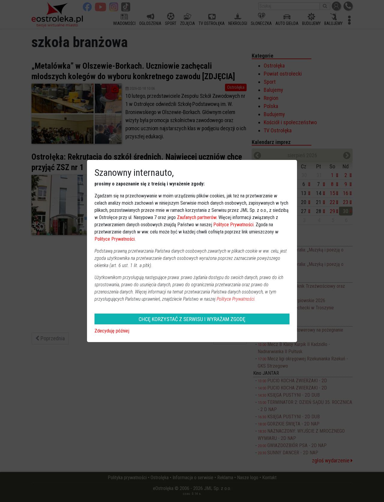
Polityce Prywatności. (236, 299)
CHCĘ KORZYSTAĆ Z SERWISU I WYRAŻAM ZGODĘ (192, 319)
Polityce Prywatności (233, 224)
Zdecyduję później (111, 331)
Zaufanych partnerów (196, 217)
